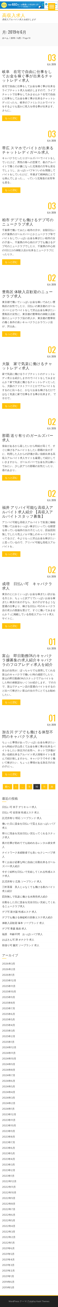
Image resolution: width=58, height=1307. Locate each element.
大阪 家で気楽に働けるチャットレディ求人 (27, 366)
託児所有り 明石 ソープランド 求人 (22, 818)
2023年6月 (8, 1148)
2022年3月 (8, 1231)
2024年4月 (8, 1092)
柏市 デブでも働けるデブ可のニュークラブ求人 (28, 222)
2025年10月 (9, 991)
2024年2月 (8, 1103)
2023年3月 (8, 1164)
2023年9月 (8, 1131)
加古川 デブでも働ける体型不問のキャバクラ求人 (27, 734)
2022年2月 (8, 1237)
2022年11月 (9, 1187)
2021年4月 (8, 1259)
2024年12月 (9, 1047)
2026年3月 (8, 963)
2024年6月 (8, 1080)
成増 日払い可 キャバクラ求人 (27, 586)
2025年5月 (8, 1019)
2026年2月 (8, 969)
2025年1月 (8, 1041)
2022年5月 (8, 1220)
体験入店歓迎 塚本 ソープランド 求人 (23, 923)
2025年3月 (8, 1030)
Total (30, 1301)
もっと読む (11, 118)
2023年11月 (8, 1120)
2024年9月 (8, 1064)
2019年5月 (8, 1287)
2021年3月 (8, 1265)
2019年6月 (8, 1281)
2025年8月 (8, 1002)
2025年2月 (8, 1036)
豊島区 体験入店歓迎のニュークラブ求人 (27, 294)
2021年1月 (8, 1276)
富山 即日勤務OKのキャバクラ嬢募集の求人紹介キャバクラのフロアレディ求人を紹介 (27, 660)
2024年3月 (8, 1097)
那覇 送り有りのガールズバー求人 (27, 437)
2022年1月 (8, 1242)
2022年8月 (8, 1203)
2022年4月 (8, 1226)
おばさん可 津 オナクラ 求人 (18, 939)
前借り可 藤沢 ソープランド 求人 (20, 945)
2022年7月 (8, 1209)
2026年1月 (8, 974)
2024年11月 (9, 1053)
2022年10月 (9, 1192)
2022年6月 (8, 1214)
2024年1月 (8, 1108)
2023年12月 (9, 1114)
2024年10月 (9, 1058)
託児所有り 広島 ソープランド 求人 (22, 881)
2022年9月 (8, 1198)
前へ (7, 786)
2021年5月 (8, 1254)
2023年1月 (8, 1175)
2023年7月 (8, 1142)
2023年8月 (8, 1136)
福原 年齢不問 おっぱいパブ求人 (22, 934)
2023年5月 (8, 1153)
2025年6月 (8, 1014)
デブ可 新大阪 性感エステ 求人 (19, 911)
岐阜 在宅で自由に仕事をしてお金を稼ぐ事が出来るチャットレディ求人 (27, 76)
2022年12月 (9, 1181)
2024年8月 (8, 1069)
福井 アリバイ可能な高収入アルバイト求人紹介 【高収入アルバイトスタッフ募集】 (27, 511)
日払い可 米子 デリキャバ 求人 (19, 807)
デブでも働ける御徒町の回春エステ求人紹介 (27, 917)
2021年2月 (8, 1270)
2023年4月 (8, 1159)
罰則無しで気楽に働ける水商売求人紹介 (25, 896)
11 (44, 786)
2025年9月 (8, 997)
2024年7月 (8, 1075)
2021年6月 (8, 1248)
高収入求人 (13, 15)
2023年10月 (9, 1125)
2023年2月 (8, 1170)
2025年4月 (8, 1025)
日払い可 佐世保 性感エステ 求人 (20, 812)
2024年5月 (8, 1086)
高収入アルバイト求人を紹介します (19, 19)
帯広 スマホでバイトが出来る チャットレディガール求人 (28, 150)
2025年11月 (8, 986)
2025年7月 (8, 1008)
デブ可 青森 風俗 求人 (14, 928)
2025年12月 (9, 980)
